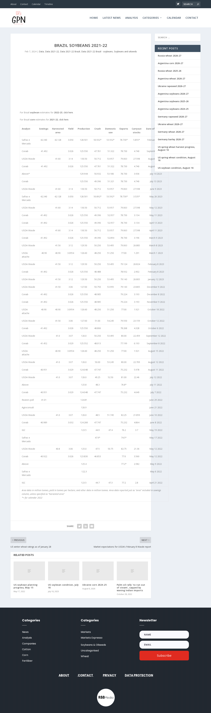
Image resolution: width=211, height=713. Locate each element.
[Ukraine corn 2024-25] (98, 570)
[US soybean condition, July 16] (63, 570)
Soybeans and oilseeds (125, 51)
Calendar (36, 4)
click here (68, 112)
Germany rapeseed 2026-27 (172, 116)
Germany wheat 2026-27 (171, 131)
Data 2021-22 (52, 51)
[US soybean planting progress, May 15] (29, 570)
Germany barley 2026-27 (171, 139)
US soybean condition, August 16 (175, 167)
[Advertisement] (81, 84)
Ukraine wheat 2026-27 (170, 124)
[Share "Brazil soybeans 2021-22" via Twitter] (79, 526)
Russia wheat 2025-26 (169, 70)
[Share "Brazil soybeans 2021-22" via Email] (92, 526)
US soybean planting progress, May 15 (26, 586)
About (14, 4)
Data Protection (139, 675)
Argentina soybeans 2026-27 (173, 93)
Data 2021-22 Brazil (70, 51)
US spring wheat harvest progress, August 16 (176, 148)
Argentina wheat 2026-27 (171, 78)
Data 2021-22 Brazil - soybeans (97, 51)
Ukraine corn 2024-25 (94, 584)
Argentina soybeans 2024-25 (173, 108)
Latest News (112, 18)
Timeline (48, 4)
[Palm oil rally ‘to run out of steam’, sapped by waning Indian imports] (132, 570)
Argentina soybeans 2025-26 (173, 101)
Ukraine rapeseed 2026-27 (172, 86)
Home (94, 18)
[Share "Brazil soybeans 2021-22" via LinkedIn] (85, 526)
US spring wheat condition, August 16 (176, 159)
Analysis (131, 18)
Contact (24, 4)
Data (41, 51)
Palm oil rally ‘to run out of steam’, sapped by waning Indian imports (131, 587)
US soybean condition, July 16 (63, 586)
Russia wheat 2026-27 (169, 55)
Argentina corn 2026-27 (170, 63)
